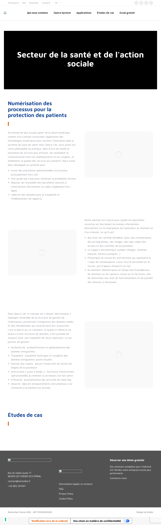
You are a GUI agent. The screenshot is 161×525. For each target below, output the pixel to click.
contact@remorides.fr (19, 481)
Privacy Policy (66, 493)
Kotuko (150, 512)
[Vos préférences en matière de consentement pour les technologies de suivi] (5, 519)
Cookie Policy (66, 498)
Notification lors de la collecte (50, 520)
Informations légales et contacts (75, 484)
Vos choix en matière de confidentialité (97, 520)
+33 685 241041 (16, 486)
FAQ (61, 489)
